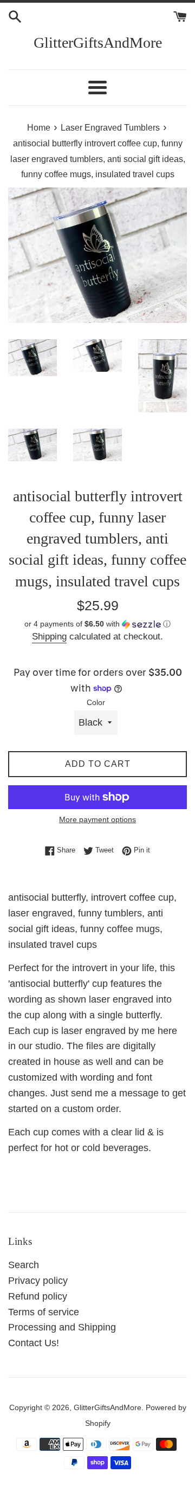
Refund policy (37, 1296)
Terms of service (43, 1312)
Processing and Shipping (62, 1327)
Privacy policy (38, 1280)
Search (23, 1264)
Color (96, 702)
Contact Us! (33, 1343)
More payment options (97, 819)
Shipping (49, 636)
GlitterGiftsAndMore (98, 42)
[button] (97, 624)
